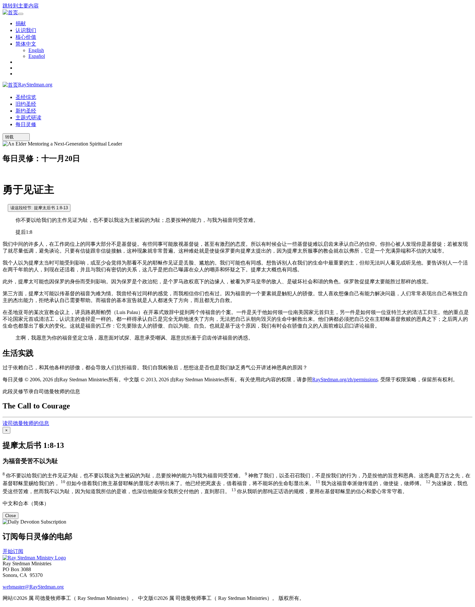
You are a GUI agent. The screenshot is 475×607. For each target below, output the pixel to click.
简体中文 (26, 44)
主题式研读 (28, 117)
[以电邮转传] (16, 137)
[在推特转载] (21, 137)
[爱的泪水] (4, 173)
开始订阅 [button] (13, 551)
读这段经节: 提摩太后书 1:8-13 (39, 207)
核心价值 (26, 37)
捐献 (21, 23)
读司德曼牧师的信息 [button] (26, 423)
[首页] (10, 12)
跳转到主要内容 (21, 5)
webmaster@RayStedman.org (33, 587)
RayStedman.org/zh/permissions (345, 379)
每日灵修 (26, 124)
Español (36, 56)
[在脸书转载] (25, 137)
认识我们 (26, 30)
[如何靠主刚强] (4, 207)
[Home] (34, 557)
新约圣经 (26, 111)
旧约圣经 (26, 104)
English (36, 50)
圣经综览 (26, 97)
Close (10, 515)
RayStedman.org (35, 84)
